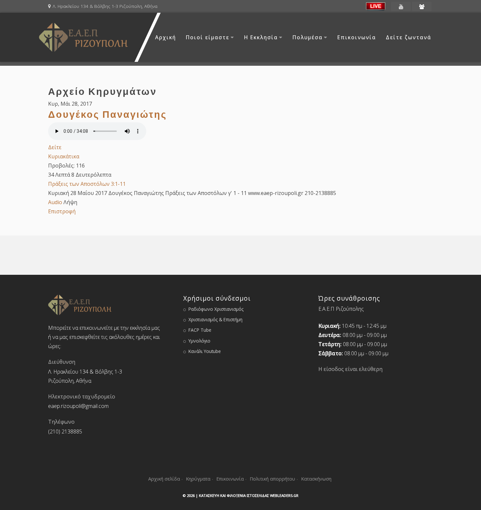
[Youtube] (401, 6)
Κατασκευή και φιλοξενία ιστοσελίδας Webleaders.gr (248, 495)
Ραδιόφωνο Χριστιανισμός (215, 309)
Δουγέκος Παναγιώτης (107, 114)
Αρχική (165, 37)
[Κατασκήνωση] (422, 6)
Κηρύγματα (198, 479)
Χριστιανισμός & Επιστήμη (215, 319)
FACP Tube (199, 330)
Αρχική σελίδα (164, 479)
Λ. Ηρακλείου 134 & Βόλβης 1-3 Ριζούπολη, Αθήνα (105, 6)
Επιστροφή (62, 211)
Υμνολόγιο (199, 341)
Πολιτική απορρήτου (272, 479)
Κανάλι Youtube (204, 351)
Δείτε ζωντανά (408, 37)
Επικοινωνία (356, 37)
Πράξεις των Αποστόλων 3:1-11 (87, 183)
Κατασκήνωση (316, 479)
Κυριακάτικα (63, 156)
